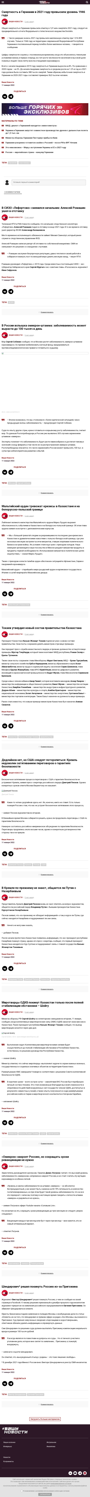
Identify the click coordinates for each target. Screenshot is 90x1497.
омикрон (25, 1263)
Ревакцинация (37, 1263)
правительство (46, 737)
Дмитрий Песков (16, 865)
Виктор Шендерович (17, 1394)
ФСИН (11, 302)
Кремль (28, 865)
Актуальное (51, 1442)
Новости (6, 1457)
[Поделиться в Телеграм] (11, 96)
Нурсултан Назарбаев (60, 979)
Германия (13, 163)
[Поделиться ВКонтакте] (4, 96)
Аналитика (51, 1446)
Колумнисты (8, 1461)
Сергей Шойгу (53, 1134)
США (44, 865)
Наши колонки (9, 1442)
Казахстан (13, 737)
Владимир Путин (15, 979)
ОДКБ (42, 1134)
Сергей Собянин (23, 483)
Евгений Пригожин (35, 1394)
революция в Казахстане (19, 605)
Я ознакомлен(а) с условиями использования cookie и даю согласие (46, 1491)
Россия (37, 865)
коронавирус (24, 163)
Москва (12, 483)
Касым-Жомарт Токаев (28, 737)
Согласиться (45, 1494)
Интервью (7, 1446)
